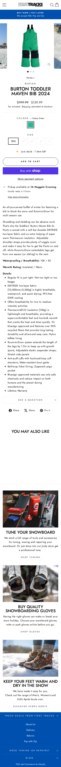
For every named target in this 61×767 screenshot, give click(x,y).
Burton (30, 83)
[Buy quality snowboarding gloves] (30, 583)
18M (13, 141)
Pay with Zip (30, 741)
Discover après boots (30, 706)
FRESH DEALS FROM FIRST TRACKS (29, 715)
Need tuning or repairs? (30, 750)
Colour (30, 118)
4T (41, 141)
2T (23, 141)
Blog (30, 757)
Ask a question (30, 400)
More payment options (30, 179)
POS (18, 764)
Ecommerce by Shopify (35, 764)
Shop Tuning (30, 557)
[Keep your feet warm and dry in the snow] (30, 658)
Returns (30, 735)
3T (32, 141)
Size (30, 134)
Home (30, 77)
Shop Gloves (30, 631)
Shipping (26, 106)
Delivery (30, 730)
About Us (30, 724)
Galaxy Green (30, 125)
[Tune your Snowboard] (30, 508)
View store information (18, 197)
